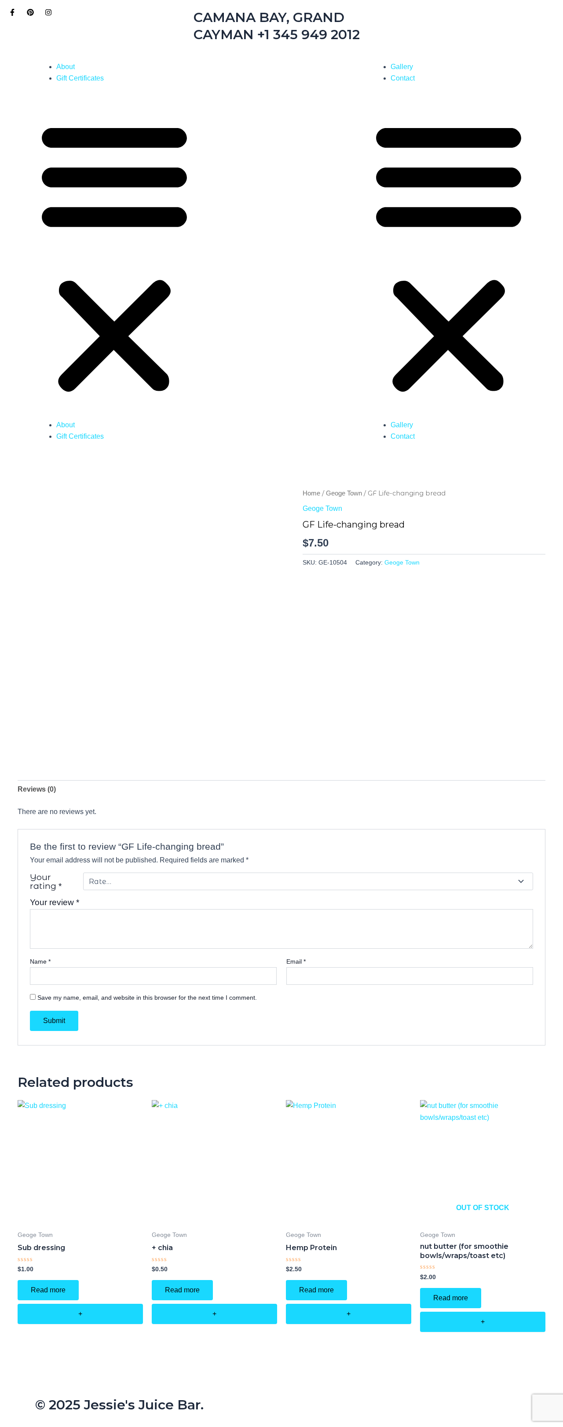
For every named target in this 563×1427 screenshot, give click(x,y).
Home (311, 493)
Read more (48, 1290)
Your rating (46, 882)
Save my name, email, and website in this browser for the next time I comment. (147, 997)
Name (40, 961)
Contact (403, 78)
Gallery (402, 66)
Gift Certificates (80, 78)
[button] (114, 257)
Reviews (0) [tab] (37, 789)
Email (296, 961)
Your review (54, 902)
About (65, 66)
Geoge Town (344, 493)
